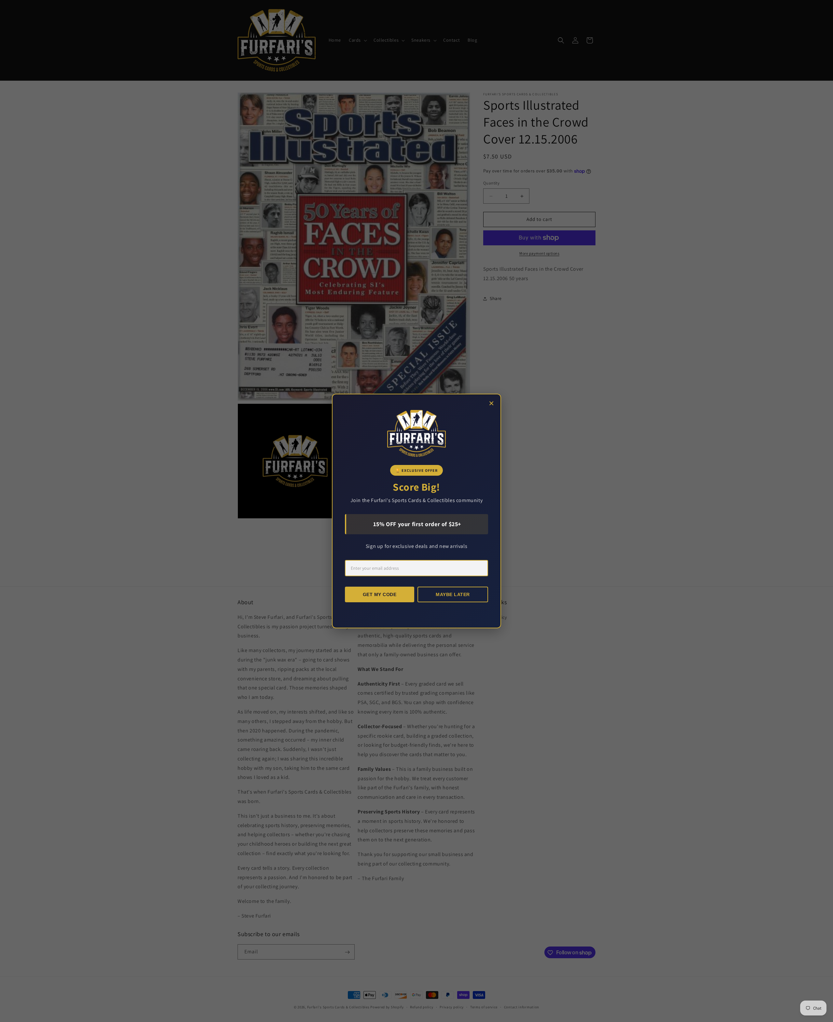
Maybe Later (453, 594)
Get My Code (380, 594)
